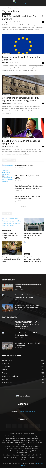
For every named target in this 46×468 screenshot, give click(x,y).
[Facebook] (8, 426)
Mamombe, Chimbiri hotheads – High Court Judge (10, 235)
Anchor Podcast (29, 433)
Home (4, 8)
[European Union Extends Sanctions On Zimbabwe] (23, 44)
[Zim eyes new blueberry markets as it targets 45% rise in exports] (12, 248)
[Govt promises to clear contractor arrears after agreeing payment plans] (34, 248)
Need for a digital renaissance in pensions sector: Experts (22, 436)
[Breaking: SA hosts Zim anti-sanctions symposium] (23, 128)
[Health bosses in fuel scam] (7, 174)
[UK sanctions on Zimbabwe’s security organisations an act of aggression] (23, 85)
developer (5, 22)
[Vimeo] (32, 426)
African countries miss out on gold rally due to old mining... (33, 235)
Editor (4, 146)
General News (6, 14)
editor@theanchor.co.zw (27, 411)
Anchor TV (19, 433)
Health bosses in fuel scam (24, 165)
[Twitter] (26, 426)
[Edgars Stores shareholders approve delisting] (7, 287)
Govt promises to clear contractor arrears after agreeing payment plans (32, 259)
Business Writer (7, 103)
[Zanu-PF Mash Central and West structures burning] (7, 335)
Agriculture (6, 254)
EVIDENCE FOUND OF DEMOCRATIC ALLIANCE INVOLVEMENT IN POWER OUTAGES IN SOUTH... (27, 324)
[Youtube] (37, 426)
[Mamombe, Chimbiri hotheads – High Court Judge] (12, 224)
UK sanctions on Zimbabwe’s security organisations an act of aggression (20, 99)
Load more (22, 206)
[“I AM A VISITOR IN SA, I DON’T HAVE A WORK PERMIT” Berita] (7, 178)
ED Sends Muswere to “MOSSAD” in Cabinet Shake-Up (22, 438)
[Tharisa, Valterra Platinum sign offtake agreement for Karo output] (7, 297)
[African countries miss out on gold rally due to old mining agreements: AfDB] (34, 224)
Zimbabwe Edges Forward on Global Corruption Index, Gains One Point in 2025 (22, 443)
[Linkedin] (14, 426)
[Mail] (20, 426)
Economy (26, 230)
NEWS (12, 433)
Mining (39, 457)
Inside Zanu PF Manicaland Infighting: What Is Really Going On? (22, 440)
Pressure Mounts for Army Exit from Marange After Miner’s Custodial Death (22, 452)
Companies (14, 457)
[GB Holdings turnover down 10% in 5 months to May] (7, 346)
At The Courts (6, 230)
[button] (43, 3)
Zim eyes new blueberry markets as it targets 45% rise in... (11, 259)
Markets (23, 459)
